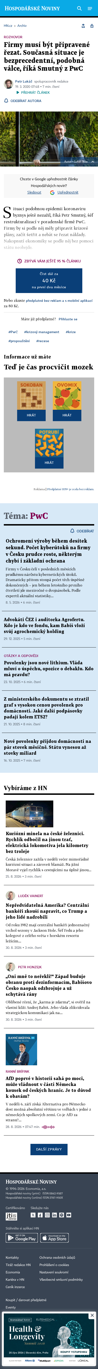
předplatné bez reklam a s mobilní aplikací (59, 300)
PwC (39, 516)
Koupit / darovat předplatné (26, 1300)
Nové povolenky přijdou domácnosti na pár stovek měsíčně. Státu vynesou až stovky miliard (47, 747)
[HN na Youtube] (68, 1215)
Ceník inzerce (15, 1287)
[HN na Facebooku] (40, 1215)
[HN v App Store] (54, 1238)
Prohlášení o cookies (54, 1265)
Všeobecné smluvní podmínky (61, 1279)
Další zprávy (49, 1149)
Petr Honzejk (30, 967)
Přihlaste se (68, 319)
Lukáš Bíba (81, 161)
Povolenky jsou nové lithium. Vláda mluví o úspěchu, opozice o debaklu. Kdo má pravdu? (48, 669)
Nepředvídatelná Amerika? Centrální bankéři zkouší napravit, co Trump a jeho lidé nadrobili (47, 911)
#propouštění (19, 341)
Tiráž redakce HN (18, 1265)
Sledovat (34, 192)
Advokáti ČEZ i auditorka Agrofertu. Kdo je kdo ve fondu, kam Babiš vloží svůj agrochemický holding (44, 626)
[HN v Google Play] (22, 1238)
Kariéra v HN (15, 1279)
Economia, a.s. (36, 1189)
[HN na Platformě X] (33, 1215)
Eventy (11, 1307)
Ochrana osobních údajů (57, 1257)
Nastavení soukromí (53, 1272)
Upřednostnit (68, 192)
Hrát (31, 415)
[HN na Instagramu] (47, 1215)
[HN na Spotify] (61, 1215)
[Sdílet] (83, 25)
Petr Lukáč (23, 81)
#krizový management (41, 332)
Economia (13, 1272)
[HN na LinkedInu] (54, 1215)
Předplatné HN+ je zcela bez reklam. (70, 489)
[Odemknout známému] (91, 25)
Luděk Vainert (30, 896)
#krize (71, 332)
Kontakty (12, 1257)
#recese (42, 341)
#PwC (13, 332)
